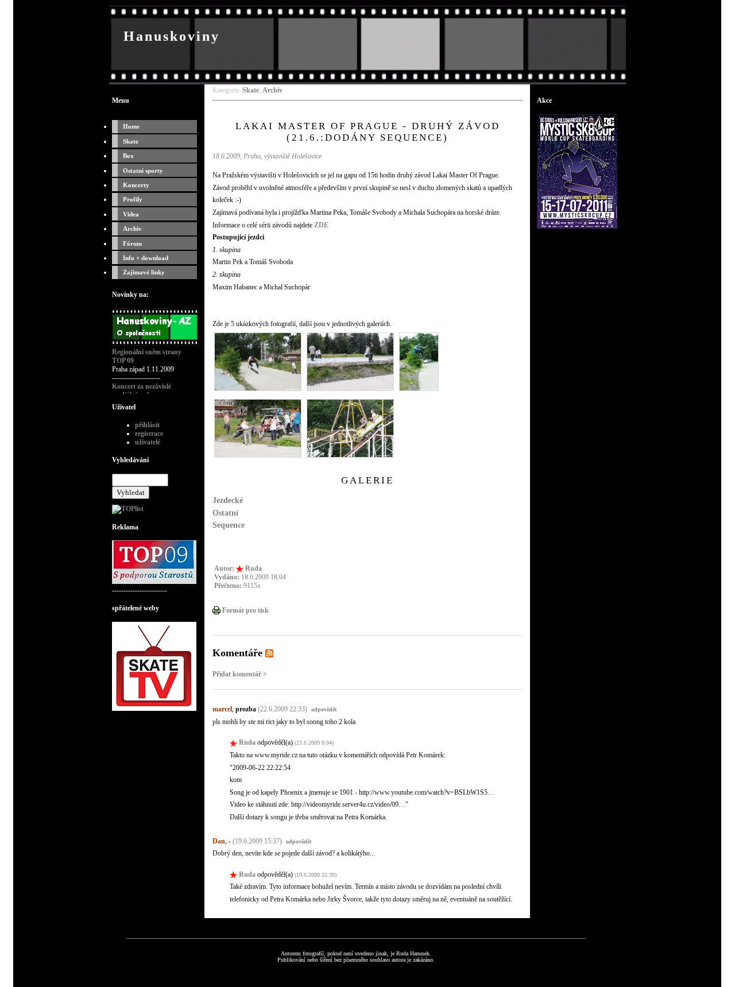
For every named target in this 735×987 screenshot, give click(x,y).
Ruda (253, 568)
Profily (132, 199)
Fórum (132, 243)
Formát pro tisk (244, 610)
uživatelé (147, 442)
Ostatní (225, 512)
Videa (131, 214)
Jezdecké (227, 500)
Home (131, 126)
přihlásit (147, 425)
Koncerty (136, 184)
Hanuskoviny (171, 36)
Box (128, 155)
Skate (130, 141)
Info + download (145, 257)
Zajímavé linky (144, 272)
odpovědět (323, 709)
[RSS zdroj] (269, 653)
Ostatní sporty (143, 170)
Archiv (132, 228)
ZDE (321, 225)
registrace (149, 433)
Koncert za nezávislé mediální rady (141, 390)
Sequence (228, 524)
